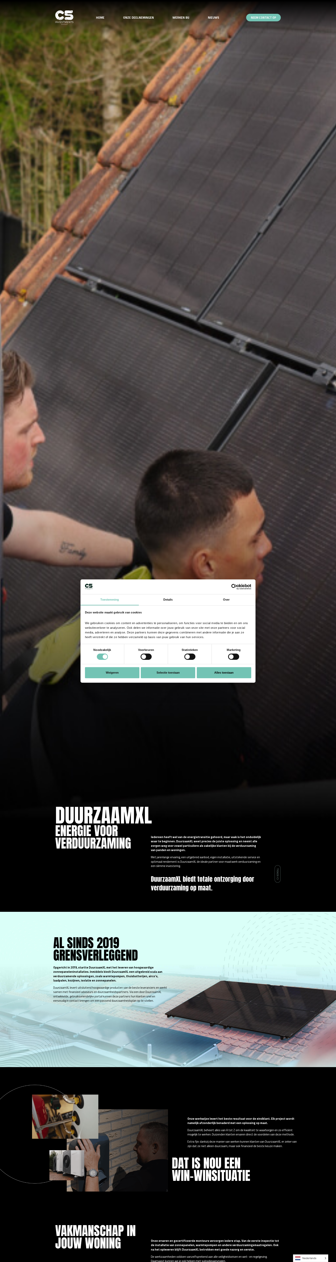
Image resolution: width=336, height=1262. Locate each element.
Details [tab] (168, 599)
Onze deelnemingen (138, 17)
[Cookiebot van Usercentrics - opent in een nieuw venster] (234, 587)
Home (100, 17)
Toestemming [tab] (109, 599)
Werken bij (180, 17)
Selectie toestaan (168, 672)
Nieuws (213, 17)
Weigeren (112, 672)
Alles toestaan (224, 672)
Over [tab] (226, 599)
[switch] (146, 656)
